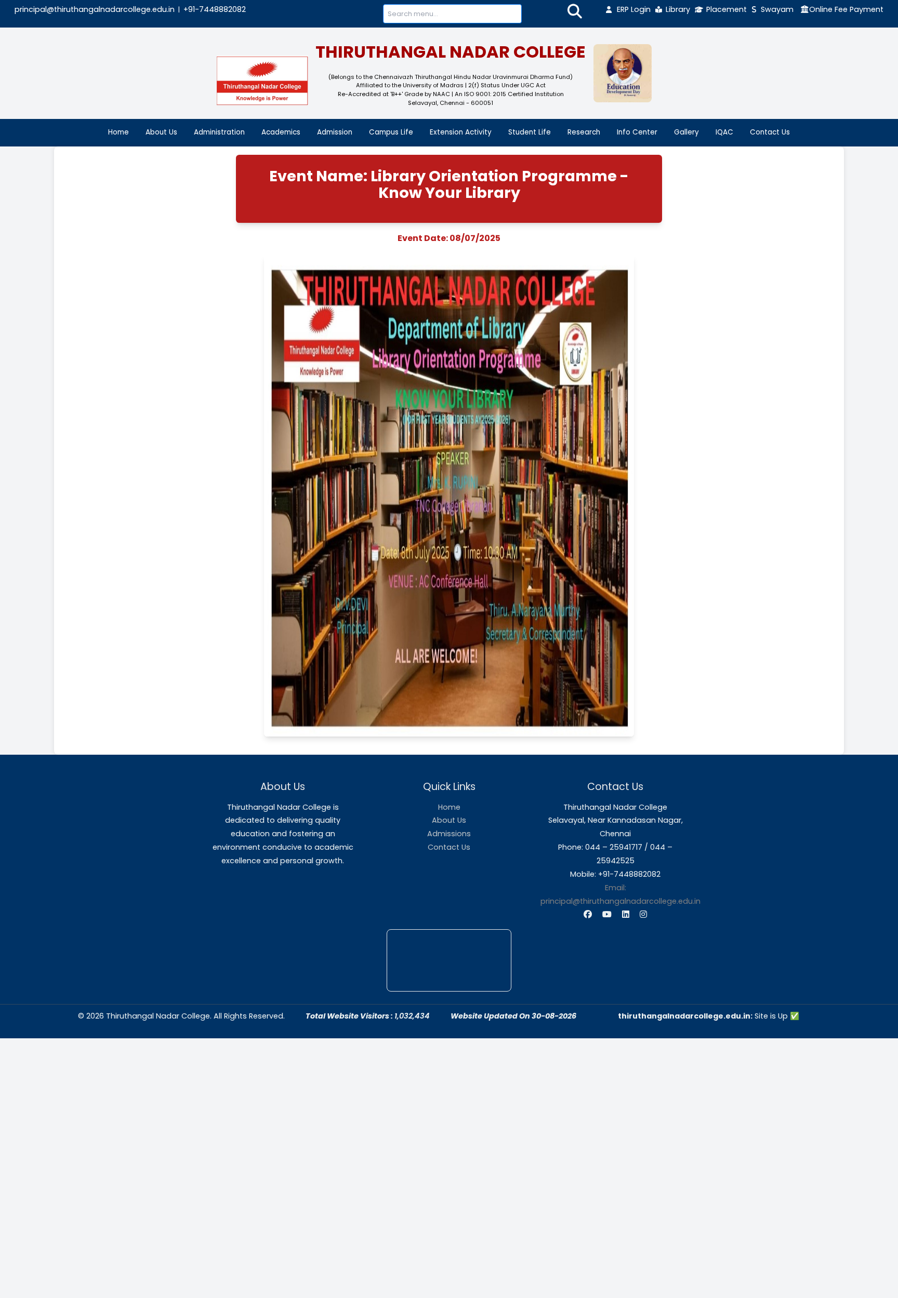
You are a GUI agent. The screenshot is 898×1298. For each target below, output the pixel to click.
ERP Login (634, 9)
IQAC (724, 132)
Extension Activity (461, 132)
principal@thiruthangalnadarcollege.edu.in (95, 9)
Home (118, 132)
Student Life (529, 132)
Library (678, 9)
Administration (219, 132)
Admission (334, 132)
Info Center (637, 132)
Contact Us (770, 132)
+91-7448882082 (214, 9)
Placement (726, 9)
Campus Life (391, 132)
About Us (161, 132)
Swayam (777, 9)
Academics (280, 132)
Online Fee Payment (846, 9)
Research (583, 132)
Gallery (686, 132)
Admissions (449, 833)
